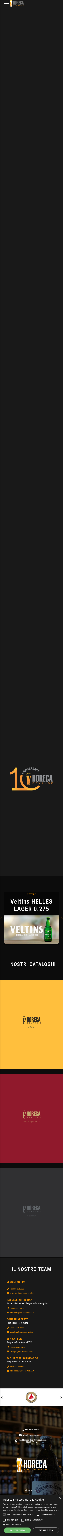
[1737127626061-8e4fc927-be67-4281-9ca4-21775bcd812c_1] (31, 1024)
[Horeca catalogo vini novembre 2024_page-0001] (31, 1118)
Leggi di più (54, 1510)
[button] (31, 1524)
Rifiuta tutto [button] (46, 1530)
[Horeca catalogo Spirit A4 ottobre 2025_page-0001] (31, 1212)
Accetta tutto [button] (17, 1530)
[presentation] (2, 1397)
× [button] (60, 1498)
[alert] (31, 1515)
